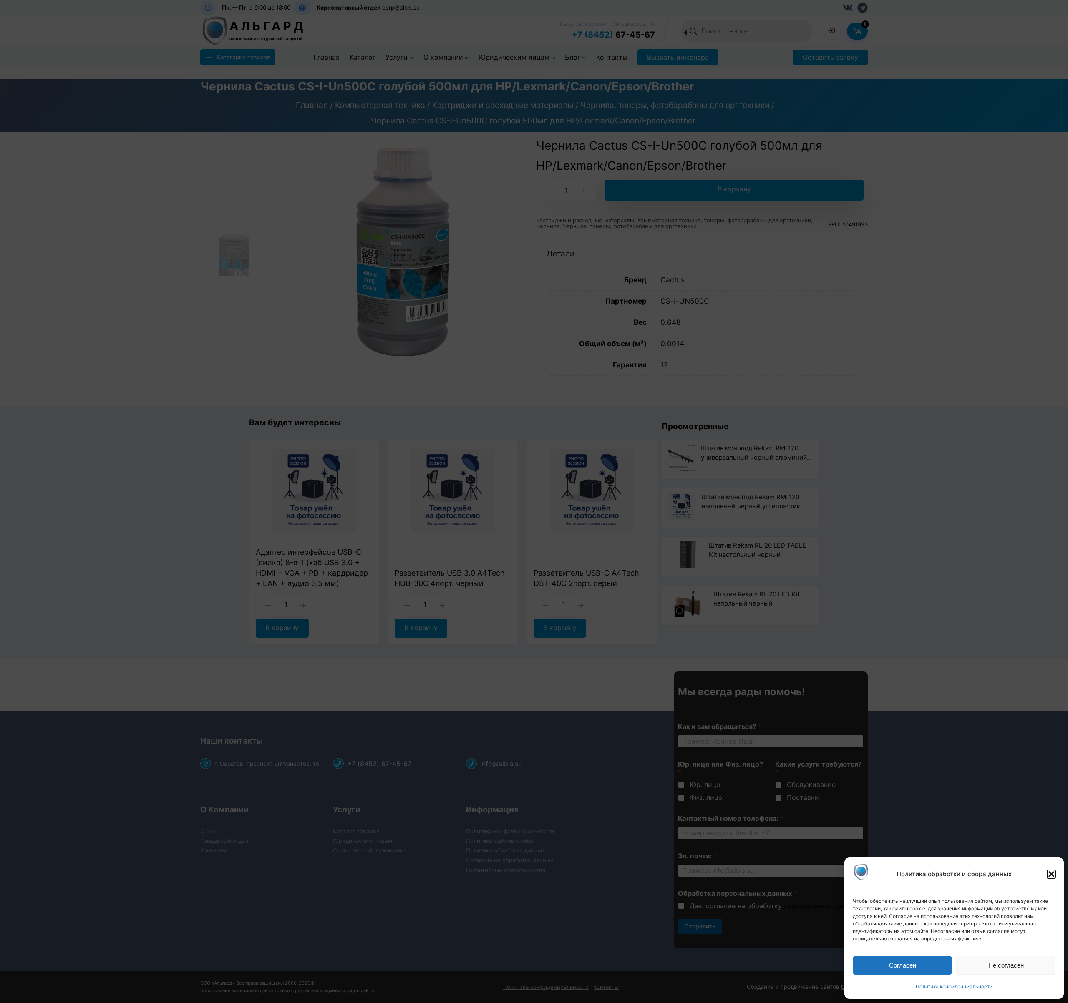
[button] (1051, 874)
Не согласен (1006, 965)
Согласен (902, 965)
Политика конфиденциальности (954, 986)
